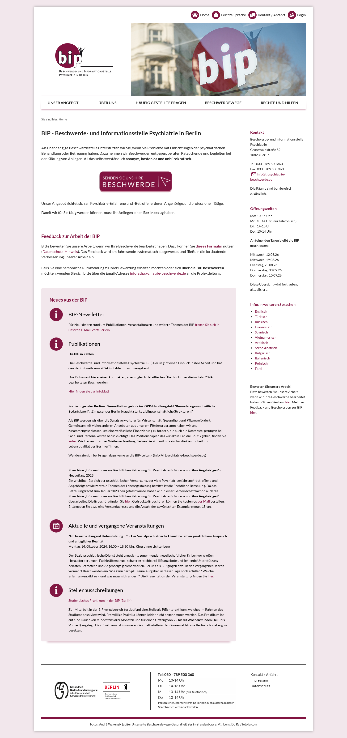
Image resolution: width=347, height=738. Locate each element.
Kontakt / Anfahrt (271, 15)
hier (128, 501)
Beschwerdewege (223, 102)
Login (301, 15)
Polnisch (261, 363)
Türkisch (261, 317)
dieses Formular (209, 246)
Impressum (259, 680)
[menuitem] (68, 102)
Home (204, 15)
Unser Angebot (63, 102)
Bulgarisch (263, 353)
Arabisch (261, 343)
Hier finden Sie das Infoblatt (88, 391)
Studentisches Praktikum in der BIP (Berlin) (99, 600)
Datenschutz (260, 686)
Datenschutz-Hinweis (60, 251)
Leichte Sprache (233, 15)
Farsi (258, 369)
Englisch (261, 311)
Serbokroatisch (266, 348)
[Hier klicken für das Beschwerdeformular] (139, 181)
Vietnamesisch (265, 337)
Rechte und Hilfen (279, 102)
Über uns (107, 102)
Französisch (263, 327)
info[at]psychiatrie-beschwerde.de (158, 273)
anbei (72, 441)
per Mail (204, 501)
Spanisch (261, 332)
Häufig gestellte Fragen (161, 102)
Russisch (261, 322)
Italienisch (262, 358)
